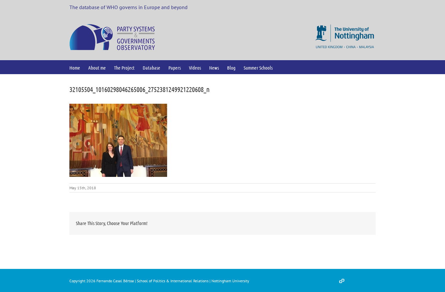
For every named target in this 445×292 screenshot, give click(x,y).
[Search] (283, 67)
